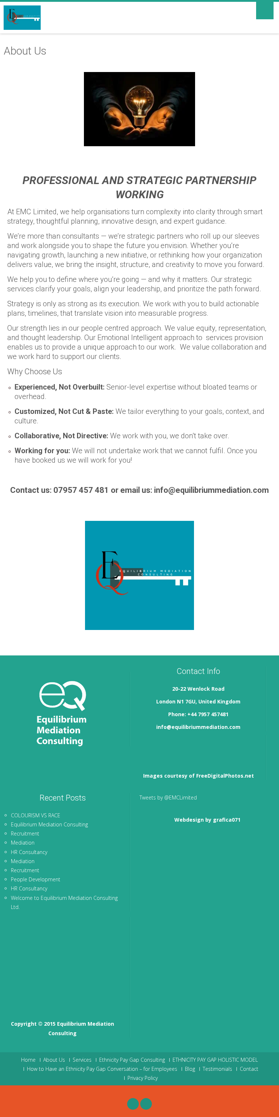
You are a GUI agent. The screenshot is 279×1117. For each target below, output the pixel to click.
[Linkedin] (146, 1104)
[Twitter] (133, 1104)
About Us (54, 1060)
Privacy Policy (143, 1078)
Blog (190, 1069)
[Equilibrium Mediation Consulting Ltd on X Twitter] (150, 746)
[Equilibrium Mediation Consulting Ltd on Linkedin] (173, 746)
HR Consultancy (29, 852)
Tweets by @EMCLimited (168, 797)
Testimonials (217, 1069)
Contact (249, 1069)
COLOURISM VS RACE (35, 815)
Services (82, 1060)
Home (28, 1060)
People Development (35, 879)
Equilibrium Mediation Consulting (49, 824)
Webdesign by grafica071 (207, 819)
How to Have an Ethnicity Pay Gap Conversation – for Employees (102, 1069)
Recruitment (25, 833)
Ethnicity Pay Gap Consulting (132, 1060)
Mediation (23, 842)
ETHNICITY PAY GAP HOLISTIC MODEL (215, 1060)
